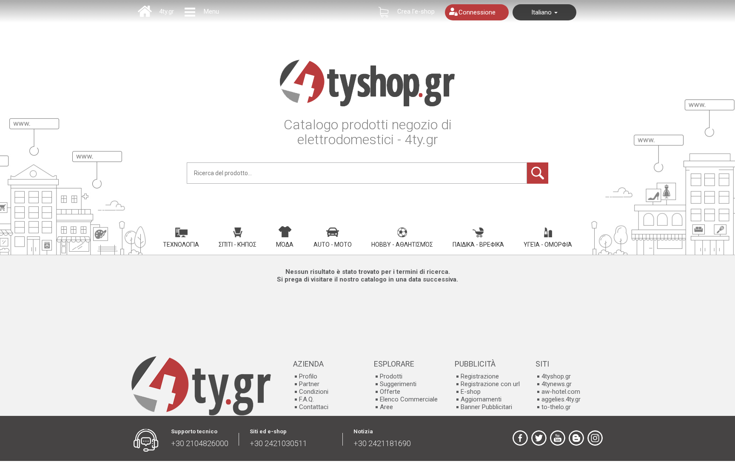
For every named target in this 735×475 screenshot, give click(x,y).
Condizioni (313, 391)
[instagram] (595, 438)
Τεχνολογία (181, 244)
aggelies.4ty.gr (561, 399)
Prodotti (391, 376)
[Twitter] (539, 438)
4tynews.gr (556, 384)
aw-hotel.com (560, 391)
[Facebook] (520, 438)
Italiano (542, 12)
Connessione (477, 12)
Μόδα (284, 244)
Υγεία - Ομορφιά (548, 244)
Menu (211, 11)
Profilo (308, 376)
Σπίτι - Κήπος (237, 244)
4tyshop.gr (556, 376)
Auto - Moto (332, 244)
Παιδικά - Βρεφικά (478, 244)
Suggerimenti (398, 384)
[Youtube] (557, 438)
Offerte (390, 391)
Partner (309, 384)
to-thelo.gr (556, 407)
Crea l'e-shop (416, 11)
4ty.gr (166, 11)
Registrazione (480, 376)
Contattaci (313, 407)
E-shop (471, 391)
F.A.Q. (306, 399)
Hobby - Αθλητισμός (402, 244)
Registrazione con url (490, 384)
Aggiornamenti (481, 399)
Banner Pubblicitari (486, 407)
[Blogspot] (576, 438)
